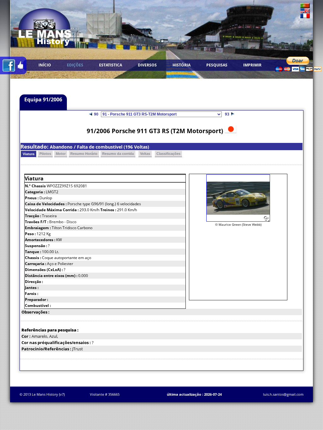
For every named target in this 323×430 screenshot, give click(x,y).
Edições (75, 65)
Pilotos (45, 154)
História (182, 65)
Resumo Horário (83, 154)
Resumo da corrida (118, 154)
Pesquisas (216, 65)
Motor (61, 154)
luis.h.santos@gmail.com (283, 394)
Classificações (168, 154)
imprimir (252, 65)
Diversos (147, 65)
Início (44, 65)
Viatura (28, 154)
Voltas (145, 154)
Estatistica (110, 65)
